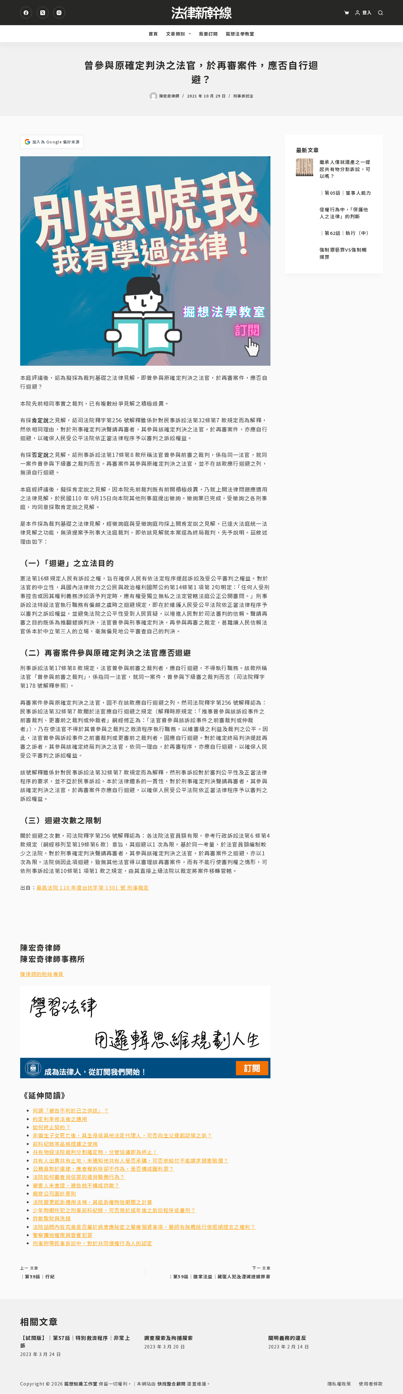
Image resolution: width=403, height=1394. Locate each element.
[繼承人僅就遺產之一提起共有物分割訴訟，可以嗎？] (304, 167)
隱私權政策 (339, 1383)
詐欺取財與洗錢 (52, 1218)
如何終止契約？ (52, 1127)
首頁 (153, 34)
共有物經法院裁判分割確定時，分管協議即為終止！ (95, 1152)
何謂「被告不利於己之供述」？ (71, 1110)
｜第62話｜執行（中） (345, 233)
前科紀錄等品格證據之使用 (65, 1143)
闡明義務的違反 (287, 1337)
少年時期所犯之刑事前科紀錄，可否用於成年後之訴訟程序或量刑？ (114, 1210)
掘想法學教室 (240, 34)
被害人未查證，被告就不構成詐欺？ (76, 1185)
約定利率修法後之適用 (60, 1119)
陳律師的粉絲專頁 (42, 974)
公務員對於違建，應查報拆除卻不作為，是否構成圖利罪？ (103, 1168)
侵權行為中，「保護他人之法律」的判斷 (344, 212)
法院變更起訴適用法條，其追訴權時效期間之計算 (92, 1202)
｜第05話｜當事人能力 (345, 192)
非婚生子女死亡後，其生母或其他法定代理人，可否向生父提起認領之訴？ (122, 1135)
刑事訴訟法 (243, 95)
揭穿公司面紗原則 (54, 1193)
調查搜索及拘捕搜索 (168, 1337)
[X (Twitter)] (43, 13)
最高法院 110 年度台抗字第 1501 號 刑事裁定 (93, 887)
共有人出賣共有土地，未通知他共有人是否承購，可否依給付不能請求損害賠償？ (131, 1160)
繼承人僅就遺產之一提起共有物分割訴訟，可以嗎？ (345, 169)
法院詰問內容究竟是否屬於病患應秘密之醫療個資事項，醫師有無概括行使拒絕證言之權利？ (144, 1226)
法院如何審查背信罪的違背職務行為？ (79, 1176)
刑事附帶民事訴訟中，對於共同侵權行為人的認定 (92, 1243)
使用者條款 (371, 1383)
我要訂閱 (208, 34)
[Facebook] (26, 13)
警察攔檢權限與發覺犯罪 (63, 1235)
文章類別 (175, 34)
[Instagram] (59, 13)
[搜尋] (380, 12)
